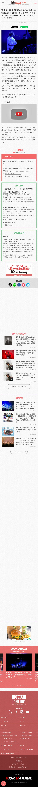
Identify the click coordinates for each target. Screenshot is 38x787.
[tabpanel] (19, 668)
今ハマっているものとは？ (8, 741)
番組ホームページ (11, 223)
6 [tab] (26, 685)
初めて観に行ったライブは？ (9, 735)
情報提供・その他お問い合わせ (19, 767)
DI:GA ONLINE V (6, 745)
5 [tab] (23, 685)
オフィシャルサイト (14, 171)
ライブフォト (5, 749)
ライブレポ (4, 721)
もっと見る (19, 452)
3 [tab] (18, 685)
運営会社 (19, 761)
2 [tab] (15, 685)
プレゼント (4, 725)
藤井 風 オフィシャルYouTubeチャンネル (17, 176)
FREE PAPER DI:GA (26, 749)
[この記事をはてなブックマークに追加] (28, 285)
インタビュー (24, 717)
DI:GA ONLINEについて (19, 758)
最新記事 (3, 717)
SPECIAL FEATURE (7, 753)
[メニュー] (3, 3)
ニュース (22, 725)
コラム (22, 721)
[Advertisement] (19, 310)
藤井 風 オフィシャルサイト (13, 174)
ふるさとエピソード (6, 738)
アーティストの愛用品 (26, 732)
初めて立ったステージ (26, 735)
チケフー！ (23, 745)
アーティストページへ (19, 386)
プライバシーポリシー (19, 764)
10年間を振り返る (6, 732)
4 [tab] (20, 685)
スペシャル (4, 729)
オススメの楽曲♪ (25, 738)
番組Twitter (9, 225)
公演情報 (35, 3)
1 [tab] (12, 685)
